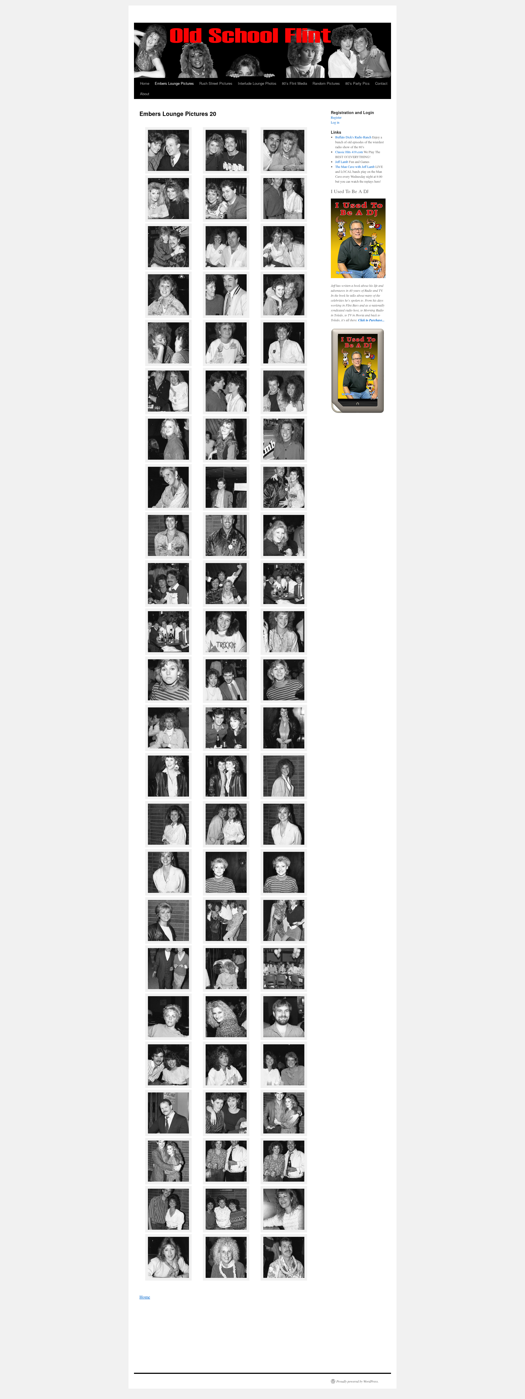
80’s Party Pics (357, 83)
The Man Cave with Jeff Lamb (355, 166)
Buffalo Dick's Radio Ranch (353, 137)
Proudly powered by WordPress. (357, 1381)
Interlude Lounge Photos (257, 83)
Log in (335, 122)
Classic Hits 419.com (349, 152)
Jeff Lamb (341, 161)
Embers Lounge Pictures (174, 83)
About (144, 93)
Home (144, 83)
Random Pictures (326, 83)
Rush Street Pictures (215, 83)
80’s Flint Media (294, 83)
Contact (381, 83)
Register (336, 117)
